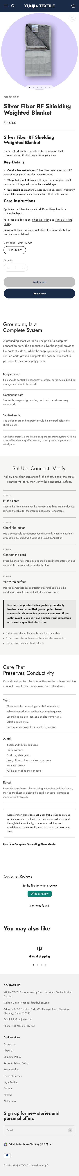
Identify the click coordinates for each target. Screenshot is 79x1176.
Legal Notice (10, 1082)
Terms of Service (13, 1076)
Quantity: (8, 260)
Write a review (40, 894)
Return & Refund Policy (16, 1063)
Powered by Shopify (39, 1165)
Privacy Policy (11, 1069)
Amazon (8, 1088)
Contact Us (9, 1044)
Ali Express (10, 1101)
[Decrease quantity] (8, 267)
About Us (9, 1050)
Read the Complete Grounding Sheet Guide (29, 844)
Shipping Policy (40, 219)
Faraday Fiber (11, 96)
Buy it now (39, 293)
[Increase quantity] (23, 267)
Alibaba (8, 1095)
